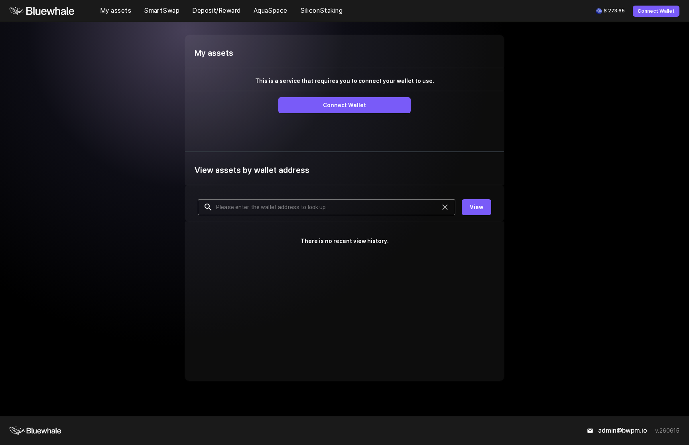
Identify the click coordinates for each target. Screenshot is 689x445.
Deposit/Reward (216, 10)
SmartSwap (161, 10)
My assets (115, 10)
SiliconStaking (321, 10)
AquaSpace (270, 10)
